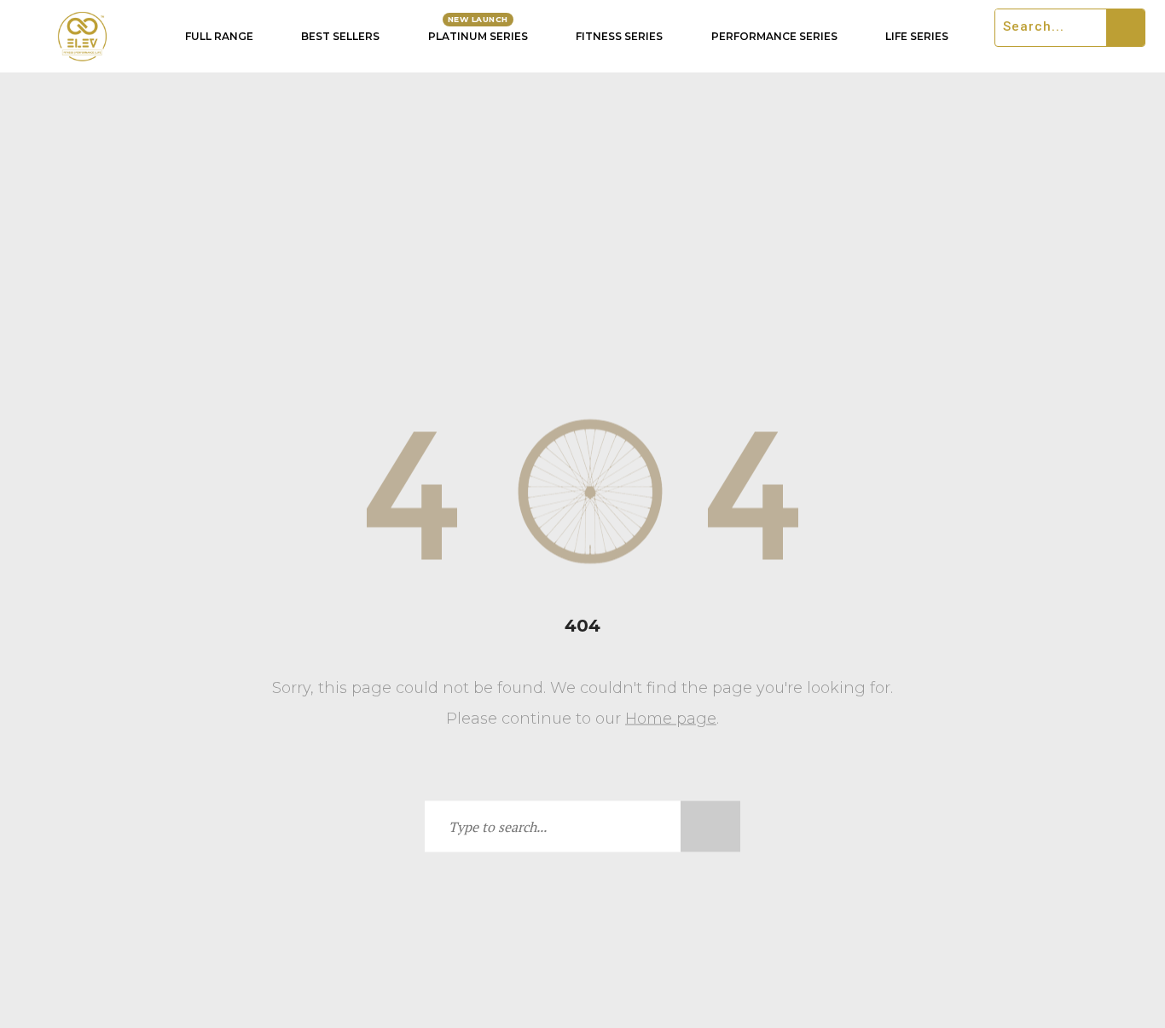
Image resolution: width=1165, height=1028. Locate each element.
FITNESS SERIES (619, 36)
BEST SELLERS (340, 36)
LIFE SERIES (916, 36)
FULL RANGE (219, 36)
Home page (670, 718)
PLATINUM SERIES (478, 36)
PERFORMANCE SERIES (774, 36)
